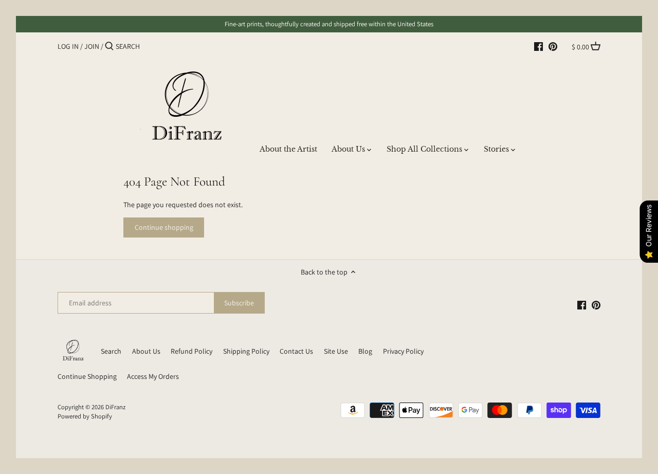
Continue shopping (164, 227)
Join (91, 46)
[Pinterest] (553, 46)
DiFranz (115, 407)
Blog (365, 351)
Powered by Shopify (85, 416)
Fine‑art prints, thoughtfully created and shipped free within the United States (329, 24)
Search (111, 351)
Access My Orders (153, 376)
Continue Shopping (87, 376)
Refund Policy (191, 351)
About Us (146, 351)
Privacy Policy (403, 351)
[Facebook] (538, 46)
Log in (68, 46)
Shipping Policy (246, 351)
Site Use (336, 351)
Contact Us (296, 351)
